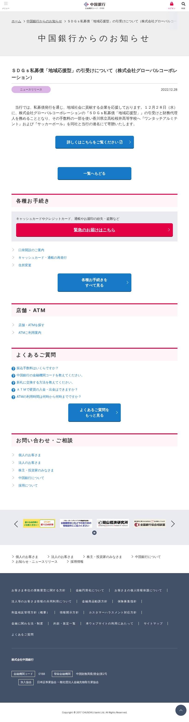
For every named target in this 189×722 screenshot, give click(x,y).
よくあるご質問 (23, 634)
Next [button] (172, 524)
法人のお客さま (29, 462)
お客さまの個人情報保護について (138, 590)
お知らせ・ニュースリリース (37, 561)
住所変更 (24, 265)
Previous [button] (16, 524)
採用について (28, 485)
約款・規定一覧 (64, 623)
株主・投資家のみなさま (36, 470)
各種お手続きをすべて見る (94, 282)
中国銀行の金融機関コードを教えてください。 (50, 375)
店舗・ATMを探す (31, 325)
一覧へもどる (94, 173)
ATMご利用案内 (29, 332)
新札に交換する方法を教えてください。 (46, 382)
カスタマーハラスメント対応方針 (113, 612)
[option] (39, 524)
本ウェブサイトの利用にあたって (110, 623)
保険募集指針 (127, 601)
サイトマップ (153, 623)
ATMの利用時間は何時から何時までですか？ (49, 396)
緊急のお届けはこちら (94, 229)
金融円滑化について (90, 590)
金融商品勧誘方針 (94, 601)
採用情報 (77, 561)
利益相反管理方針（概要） (31, 612)
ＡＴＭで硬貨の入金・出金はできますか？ (47, 389)
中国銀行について (31, 478)
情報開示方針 (69, 612)
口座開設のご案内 (31, 250)
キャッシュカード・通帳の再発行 (42, 257)
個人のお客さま (29, 455)
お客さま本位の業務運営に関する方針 (39, 590)
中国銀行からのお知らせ (44, 21)
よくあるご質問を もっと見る (94, 412)
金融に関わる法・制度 (27, 623)
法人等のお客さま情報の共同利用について (42, 601)
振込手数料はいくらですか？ (38, 368)
